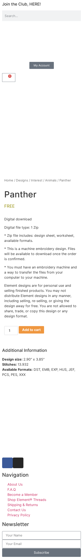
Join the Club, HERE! (21, 4)
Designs (22, 180)
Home (8, 180)
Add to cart (31, 330)
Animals (51, 180)
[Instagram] (18, 463)
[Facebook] (7, 463)
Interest (36, 180)
